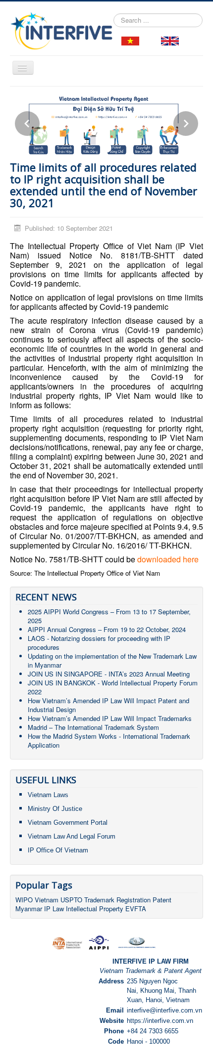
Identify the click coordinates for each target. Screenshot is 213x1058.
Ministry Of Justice (55, 808)
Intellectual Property (94, 908)
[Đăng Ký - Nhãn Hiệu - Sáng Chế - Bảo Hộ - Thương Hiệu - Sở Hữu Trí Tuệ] (130, 40)
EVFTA (135, 908)
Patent (162, 899)
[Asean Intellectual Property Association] (136, 942)
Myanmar (28, 908)
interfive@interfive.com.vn (164, 1010)
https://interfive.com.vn (160, 1020)
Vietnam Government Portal (67, 822)
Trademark (100, 899)
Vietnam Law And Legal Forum (71, 836)
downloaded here (168, 559)
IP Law (54, 908)
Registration (133, 899)
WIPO (25, 899)
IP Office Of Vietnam (58, 850)
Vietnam (46, 899)
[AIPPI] (98, 942)
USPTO (71, 899)
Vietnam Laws (48, 795)
